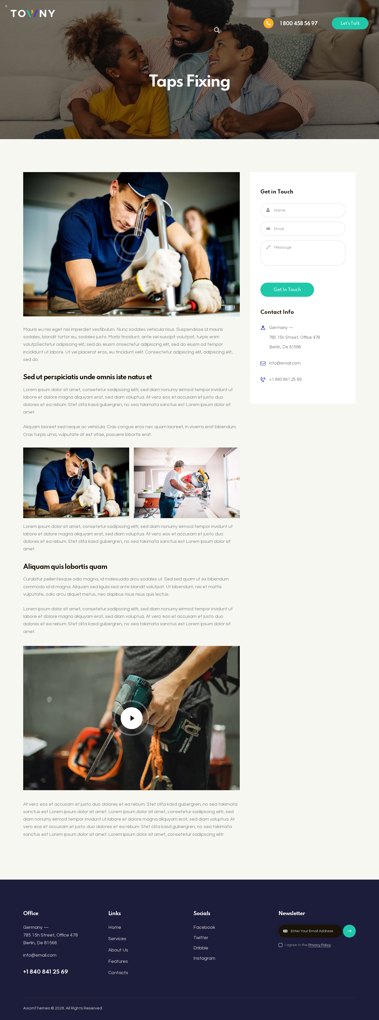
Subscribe (349, 934)
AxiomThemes (36, 1008)
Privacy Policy (319, 945)
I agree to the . (308, 945)
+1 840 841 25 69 (285, 379)
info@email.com (285, 363)
